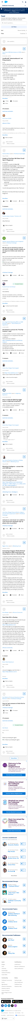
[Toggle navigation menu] (25, 5)
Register (14, 10)
